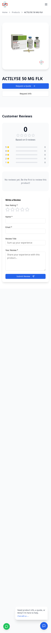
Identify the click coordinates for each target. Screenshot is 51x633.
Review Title (10, 238)
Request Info (25, 93)
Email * (8, 227)
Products (16, 12)
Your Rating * (11, 205)
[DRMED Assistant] (44, 626)
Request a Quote (23, 86)
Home (4, 12)
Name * (9, 216)
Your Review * (11, 250)
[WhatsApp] (6, 626)
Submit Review (23, 276)
